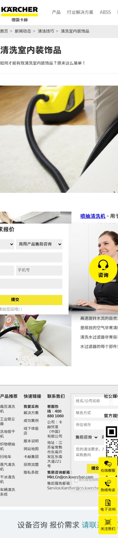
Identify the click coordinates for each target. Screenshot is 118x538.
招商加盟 (31, 465)
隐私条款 (31, 473)
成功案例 (31, 421)
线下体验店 (31, 431)
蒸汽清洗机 (7, 467)
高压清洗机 (7, 409)
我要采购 (31, 407)
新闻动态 (23, 31)
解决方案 (31, 413)
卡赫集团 (31, 457)
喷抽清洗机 (92, 216)
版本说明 (31, 441)
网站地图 (31, 449)
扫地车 (5, 457)
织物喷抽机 (7, 447)
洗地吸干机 (7, 434)
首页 (4, 31)
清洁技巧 (46, 31)
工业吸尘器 (7, 422)
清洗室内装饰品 (75, 31)
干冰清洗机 (7, 480)
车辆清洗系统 (7, 492)
